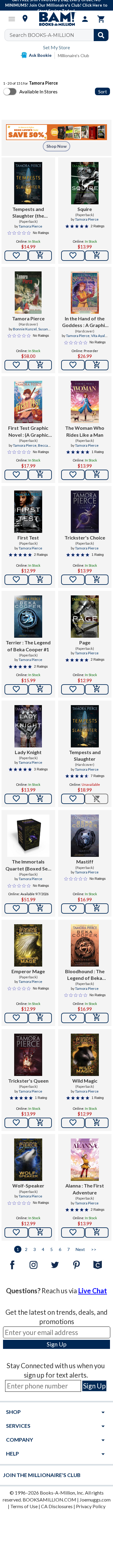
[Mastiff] (84, 835)
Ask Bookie (40, 55)
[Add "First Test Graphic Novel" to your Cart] (40, 475)
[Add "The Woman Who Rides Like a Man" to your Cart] (96, 475)
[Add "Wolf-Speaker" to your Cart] (40, 1232)
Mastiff (84, 861)
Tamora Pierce (30, 226)
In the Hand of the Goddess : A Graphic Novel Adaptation (84, 322)
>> (93, 1249)
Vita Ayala (99, 335)
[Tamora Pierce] (28, 292)
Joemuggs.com (95, 1499)
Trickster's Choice (84, 537)
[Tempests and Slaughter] (84, 726)
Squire (84, 209)
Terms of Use (24, 1506)
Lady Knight (28, 752)
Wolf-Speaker (28, 1185)
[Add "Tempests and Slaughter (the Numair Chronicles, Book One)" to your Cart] (40, 256)
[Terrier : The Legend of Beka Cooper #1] (28, 616)
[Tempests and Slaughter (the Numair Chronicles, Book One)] (28, 183)
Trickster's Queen (28, 1081)
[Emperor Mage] (28, 945)
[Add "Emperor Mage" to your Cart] (40, 1018)
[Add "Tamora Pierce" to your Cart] (40, 365)
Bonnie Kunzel (25, 329)
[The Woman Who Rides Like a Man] (84, 402)
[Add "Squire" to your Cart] (96, 256)
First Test (28, 537)
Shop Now (56, 146)
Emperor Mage (28, 971)
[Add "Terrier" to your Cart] (40, 689)
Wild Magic (84, 1081)
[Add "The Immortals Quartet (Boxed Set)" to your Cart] (40, 908)
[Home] (56, 19)
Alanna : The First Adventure (84, 1189)
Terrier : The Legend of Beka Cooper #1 (28, 646)
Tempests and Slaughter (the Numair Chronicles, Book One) (28, 212)
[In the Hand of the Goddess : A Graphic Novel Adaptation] (84, 292)
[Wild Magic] (84, 1054)
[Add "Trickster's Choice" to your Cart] (96, 580)
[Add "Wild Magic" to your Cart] (96, 1123)
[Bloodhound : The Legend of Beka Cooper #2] (84, 945)
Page (84, 642)
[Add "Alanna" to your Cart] (96, 1232)
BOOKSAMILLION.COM (49, 1499)
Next (80, 1249)
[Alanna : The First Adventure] (84, 1159)
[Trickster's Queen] (28, 1054)
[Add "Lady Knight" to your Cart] (40, 799)
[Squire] (85, 183)
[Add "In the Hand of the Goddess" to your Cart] (96, 365)
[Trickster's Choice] (84, 511)
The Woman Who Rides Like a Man (84, 431)
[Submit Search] (101, 35)
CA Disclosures (57, 1506)
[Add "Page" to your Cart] (96, 689)
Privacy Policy (90, 1506)
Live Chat (92, 1291)
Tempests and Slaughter (85, 755)
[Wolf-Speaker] (28, 1159)
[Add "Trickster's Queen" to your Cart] (40, 1123)
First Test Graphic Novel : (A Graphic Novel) (28, 431)
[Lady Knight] (28, 726)
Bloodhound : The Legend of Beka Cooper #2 (85, 975)
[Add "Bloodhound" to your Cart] (96, 1018)
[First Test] (28, 511)
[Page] (84, 616)
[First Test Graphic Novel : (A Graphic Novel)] (28, 402)
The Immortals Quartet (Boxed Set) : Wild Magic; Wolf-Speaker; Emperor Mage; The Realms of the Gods (28, 865)
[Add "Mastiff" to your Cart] (96, 908)
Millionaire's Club (73, 55)
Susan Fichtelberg (33, 331)
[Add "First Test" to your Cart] (40, 580)
